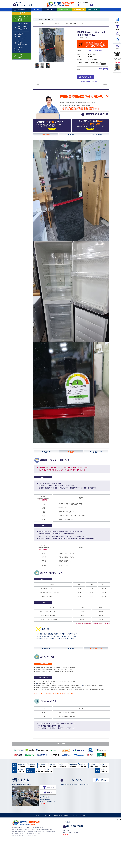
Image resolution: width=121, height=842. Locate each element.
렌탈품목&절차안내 (93, 9)
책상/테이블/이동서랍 (23, 23)
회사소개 (38, 815)
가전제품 (41, 19)
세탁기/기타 (21, 51)
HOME (80, 2)
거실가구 (20, 56)
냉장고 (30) (41, 23)
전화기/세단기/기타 (22, 38)
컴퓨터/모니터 (21, 33)
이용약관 (56, 815)
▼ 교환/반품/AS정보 (96, 135)
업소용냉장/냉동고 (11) (71, 23)
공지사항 (75, 815)
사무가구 (20, 16)
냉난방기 (26, 18)
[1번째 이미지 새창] (37, 65)
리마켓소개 (36, 9)
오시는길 (49, 9)
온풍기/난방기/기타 (22, 44)
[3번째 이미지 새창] (47, 65)
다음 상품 (105, 84)
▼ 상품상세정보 (45, 135)
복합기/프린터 (21, 34)
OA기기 (26, 16)
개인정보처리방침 (65, 815)
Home (35, 19)
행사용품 (20, 20)
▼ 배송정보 (71, 135)
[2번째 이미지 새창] (42, 65)
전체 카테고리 (21, 9)
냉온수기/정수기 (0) (85, 23)
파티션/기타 (21, 30)
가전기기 (20, 18)
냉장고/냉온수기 (22, 48)
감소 (105, 64)
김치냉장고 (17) (56, 23)
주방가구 (20, 57)
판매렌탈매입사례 (79, 9)
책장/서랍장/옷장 (22, 26)
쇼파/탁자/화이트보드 (23, 28)
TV (18, 49)
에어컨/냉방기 (21, 43)
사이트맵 (83, 815)
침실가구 (20, 54)
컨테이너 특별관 (21, 13)
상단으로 (119, 819)
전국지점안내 (47, 815)
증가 (102, 64)
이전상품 (37, 84)
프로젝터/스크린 (22, 36)
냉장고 (55, 19)
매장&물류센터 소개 (64, 9)
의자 (19, 25)
